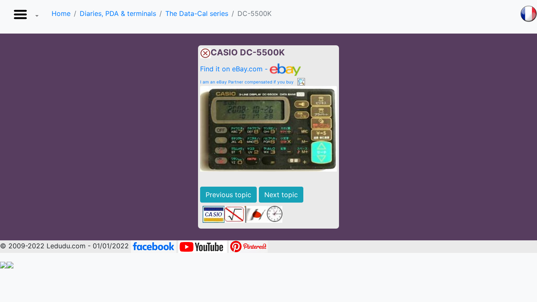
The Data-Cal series (196, 13)
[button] (24, 17)
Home (61, 13)
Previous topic (228, 194)
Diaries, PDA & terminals (118, 13)
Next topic (281, 194)
